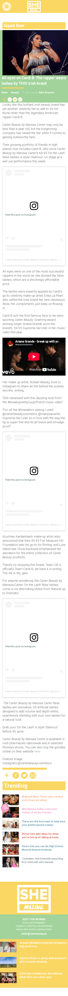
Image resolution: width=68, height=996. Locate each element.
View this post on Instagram (20, 214)
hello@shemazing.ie (34, 933)
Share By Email (20, 99)
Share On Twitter (15, 99)
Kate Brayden (46, 92)
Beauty (15, 92)
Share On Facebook (9, 99)
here (37, 751)
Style (5, 92)
